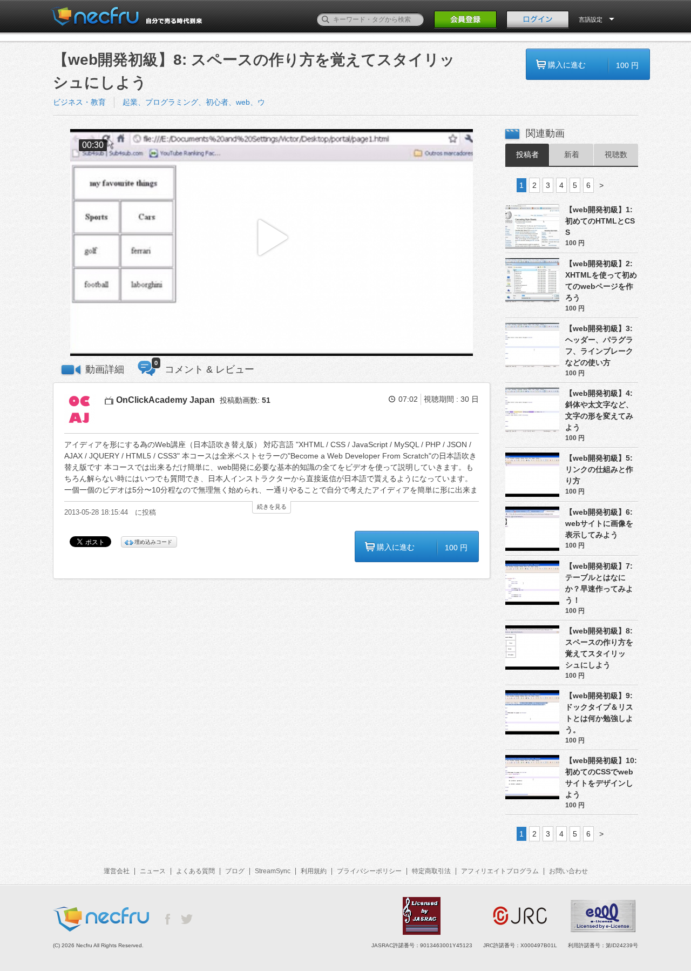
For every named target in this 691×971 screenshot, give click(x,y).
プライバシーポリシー (369, 871)
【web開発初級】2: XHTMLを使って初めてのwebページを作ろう (601, 280)
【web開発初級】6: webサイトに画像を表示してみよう (599, 523)
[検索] (325, 19)
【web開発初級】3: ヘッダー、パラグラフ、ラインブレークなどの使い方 (599, 345)
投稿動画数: (245, 400)
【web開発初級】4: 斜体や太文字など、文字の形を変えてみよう (599, 410)
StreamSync (272, 871)
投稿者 (527, 154)
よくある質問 (195, 871)
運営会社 (117, 871)
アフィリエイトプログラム (500, 871)
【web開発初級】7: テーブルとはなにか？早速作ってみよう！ (599, 583)
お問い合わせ (568, 871)
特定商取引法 (431, 871)
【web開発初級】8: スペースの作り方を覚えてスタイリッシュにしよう (599, 647)
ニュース (153, 871)
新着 (571, 154)
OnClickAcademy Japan (165, 399)
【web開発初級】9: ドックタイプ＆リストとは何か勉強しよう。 (599, 712)
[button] (271, 243)
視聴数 (616, 154)
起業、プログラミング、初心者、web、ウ (194, 102)
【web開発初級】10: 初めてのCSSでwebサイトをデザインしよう (601, 777)
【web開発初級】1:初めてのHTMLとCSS (600, 221)
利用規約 (314, 871)
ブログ (235, 871)
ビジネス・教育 (79, 102)
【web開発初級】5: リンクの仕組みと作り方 (599, 469)
